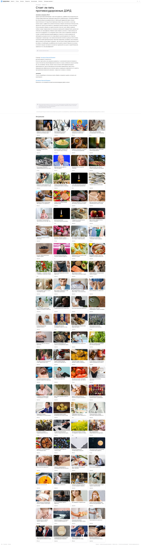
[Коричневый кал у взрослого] (97, 516)
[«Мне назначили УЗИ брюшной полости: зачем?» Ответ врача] (44, 498)
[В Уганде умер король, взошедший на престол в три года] (61, 322)
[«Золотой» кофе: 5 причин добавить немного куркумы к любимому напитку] (79, 357)
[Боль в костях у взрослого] (44, 463)
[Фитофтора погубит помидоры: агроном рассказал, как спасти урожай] (79, 375)
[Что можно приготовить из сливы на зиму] (61, 445)
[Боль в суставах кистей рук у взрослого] (44, 339)
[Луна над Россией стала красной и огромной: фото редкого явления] (97, 445)
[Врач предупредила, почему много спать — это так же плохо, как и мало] (79, 287)
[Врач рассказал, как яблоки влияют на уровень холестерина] (97, 163)
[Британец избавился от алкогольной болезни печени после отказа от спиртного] (97, 534)
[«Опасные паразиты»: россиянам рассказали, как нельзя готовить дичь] (79, 198)
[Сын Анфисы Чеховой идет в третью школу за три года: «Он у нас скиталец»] (44, 216)
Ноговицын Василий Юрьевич (48, 57)
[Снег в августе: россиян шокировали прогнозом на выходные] (97, 322)
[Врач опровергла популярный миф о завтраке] (79, 463)
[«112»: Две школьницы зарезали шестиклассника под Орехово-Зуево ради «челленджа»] (79, 181)
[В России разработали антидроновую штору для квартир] (79, 445)
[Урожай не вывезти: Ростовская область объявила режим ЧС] (61, 516)
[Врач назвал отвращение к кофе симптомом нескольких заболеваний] (61, 287)
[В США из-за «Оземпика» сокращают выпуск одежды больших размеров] (97, 234)
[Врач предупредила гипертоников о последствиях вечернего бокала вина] (97, 428)
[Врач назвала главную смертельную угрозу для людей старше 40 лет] (79, 269)
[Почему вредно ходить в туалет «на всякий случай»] (44, 287)
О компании (5, 544)
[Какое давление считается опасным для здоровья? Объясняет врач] (61, 128)
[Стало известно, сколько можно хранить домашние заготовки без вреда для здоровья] (97, 357)
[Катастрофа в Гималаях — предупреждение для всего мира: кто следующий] (44, 163)
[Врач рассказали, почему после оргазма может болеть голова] (97, 198)
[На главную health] (5, 1)
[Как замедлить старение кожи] (79, 498)
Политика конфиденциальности (134, 544)
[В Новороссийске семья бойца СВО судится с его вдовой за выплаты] (44, 198)
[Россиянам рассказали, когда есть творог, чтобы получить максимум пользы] (79, 234)
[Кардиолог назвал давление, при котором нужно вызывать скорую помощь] (44, 181)
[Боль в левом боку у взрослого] (79, 339)
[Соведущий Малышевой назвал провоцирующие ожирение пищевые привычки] (61, 534)
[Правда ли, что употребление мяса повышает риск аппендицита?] (44, 445)
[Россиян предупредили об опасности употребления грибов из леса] (61, 339)
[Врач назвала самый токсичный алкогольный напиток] (97, 145)
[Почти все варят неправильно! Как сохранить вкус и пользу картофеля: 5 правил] (61, 145)
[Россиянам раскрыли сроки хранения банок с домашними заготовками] (97, 392)
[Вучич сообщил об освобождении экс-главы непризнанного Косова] (79, 534)
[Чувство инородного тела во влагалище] (44, 234)
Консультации (38, 4)
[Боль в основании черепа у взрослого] (61, 498)
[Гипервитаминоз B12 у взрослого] (61, 304)
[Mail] (1, 1)
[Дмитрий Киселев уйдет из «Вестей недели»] (61, 163)
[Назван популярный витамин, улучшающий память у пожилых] (61, 181)
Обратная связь (115, 544)
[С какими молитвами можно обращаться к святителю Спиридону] (79, 128)
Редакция (97, 544)
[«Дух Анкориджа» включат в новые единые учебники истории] (44, 534)
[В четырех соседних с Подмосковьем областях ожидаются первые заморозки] (44, 428)
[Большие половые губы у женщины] (44, 145)
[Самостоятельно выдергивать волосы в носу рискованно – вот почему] (97, 498)
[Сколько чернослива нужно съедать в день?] (44, 251)
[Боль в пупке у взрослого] (61, 481)
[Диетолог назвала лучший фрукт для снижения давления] (97, 339)
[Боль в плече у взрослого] (97, 463)
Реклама (9, 544)
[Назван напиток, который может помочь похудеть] (97, 269)
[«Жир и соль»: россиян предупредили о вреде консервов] (97, 304)
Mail (1, 544)
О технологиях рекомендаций (123, 544)
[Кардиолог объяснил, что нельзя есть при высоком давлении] (79, 145)
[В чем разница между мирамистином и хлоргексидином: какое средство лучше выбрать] (44, 322)
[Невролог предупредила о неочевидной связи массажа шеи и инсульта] (61, 463)
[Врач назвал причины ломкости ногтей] (61, 392)
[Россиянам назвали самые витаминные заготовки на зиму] (61, 410)
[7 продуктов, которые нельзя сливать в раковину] (79, 216)
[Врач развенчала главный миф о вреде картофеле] (79, 322)
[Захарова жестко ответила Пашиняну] (79, 163)
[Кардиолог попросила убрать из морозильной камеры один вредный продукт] (44, 128)
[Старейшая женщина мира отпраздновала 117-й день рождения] (44, 392)
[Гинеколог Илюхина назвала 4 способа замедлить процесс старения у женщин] (79, 481)
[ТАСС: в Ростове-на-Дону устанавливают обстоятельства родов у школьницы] (97, 128)
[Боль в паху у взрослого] (61, 375)
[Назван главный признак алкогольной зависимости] (61, 357)
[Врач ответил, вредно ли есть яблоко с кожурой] (97, 216)
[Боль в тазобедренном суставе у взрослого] (61, 269)
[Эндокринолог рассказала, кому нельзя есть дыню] (79, 251)
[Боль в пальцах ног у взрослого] (97, 287)
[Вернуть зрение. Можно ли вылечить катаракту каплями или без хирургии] (79, 392)
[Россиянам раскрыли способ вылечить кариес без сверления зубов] (44, 375)
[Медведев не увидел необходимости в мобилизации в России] (44, 410)
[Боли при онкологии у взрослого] (79, 304)
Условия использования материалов (106, 544)
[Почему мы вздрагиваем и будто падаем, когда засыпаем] (97, 481)
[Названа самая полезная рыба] (97, 181)
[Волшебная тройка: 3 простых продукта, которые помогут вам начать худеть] (97, 251)
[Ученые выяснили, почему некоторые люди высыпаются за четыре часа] (97, 410)
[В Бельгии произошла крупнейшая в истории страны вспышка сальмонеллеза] (79, 516)
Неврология (44, 4)
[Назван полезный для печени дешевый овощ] (61, 198)
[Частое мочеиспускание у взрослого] (97, 375)
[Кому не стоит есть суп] (44, 481)
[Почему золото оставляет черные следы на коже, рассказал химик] (44, 516)
